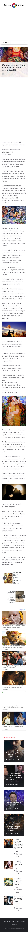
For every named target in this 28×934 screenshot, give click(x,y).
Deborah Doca (9, 74)
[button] (24, 42)
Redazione (11, 921)
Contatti (17, 921)
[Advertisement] (14, 26)
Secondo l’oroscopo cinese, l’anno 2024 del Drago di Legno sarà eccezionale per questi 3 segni (13, 826)
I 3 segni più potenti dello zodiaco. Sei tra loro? (18, 863)
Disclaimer (22, 921)
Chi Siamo (5, 921)
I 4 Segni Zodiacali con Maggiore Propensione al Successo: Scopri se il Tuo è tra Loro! (18, 844)
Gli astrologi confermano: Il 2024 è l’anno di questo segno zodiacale (18, 881)
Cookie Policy (14, 924)
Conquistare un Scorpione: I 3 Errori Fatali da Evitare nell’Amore (18, 900)
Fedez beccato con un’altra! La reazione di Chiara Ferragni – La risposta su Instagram (14, 777)
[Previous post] (4, 578)
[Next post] (24, 597)
